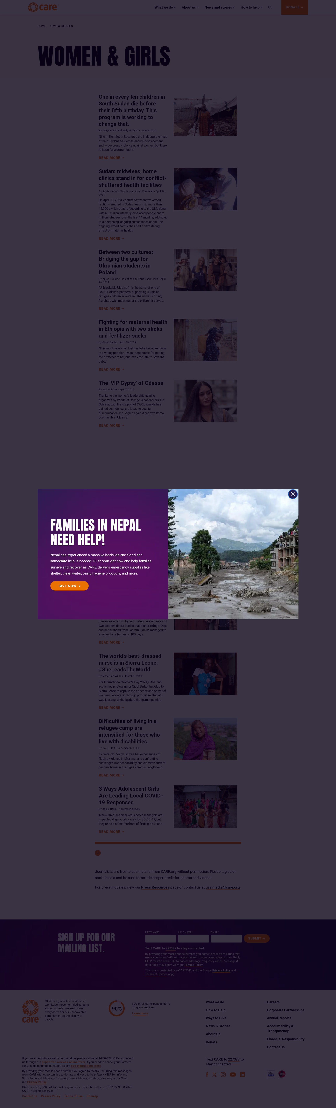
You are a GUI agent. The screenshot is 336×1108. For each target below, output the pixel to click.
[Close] (292, 494)
